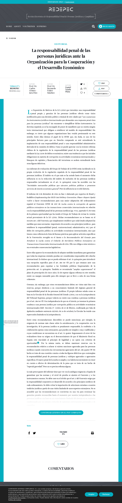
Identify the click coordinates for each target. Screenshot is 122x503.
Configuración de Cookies (17, 498)
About (17, 26)
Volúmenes (29, 26)
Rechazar (106, 494)
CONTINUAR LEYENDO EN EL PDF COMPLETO (61, 413)
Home (9, 26)
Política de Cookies (14, 500)
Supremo (41, 26)
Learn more (70, 2)
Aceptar (91, 494)
